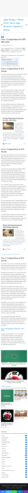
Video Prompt (5, 474)
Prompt (3, 472)
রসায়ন (4, 451)
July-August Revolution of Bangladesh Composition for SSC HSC (7, 424)
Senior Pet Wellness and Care (8, 470)
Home (3, 34)
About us (13, 487)
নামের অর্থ (3, 463)
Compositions (5, 437)
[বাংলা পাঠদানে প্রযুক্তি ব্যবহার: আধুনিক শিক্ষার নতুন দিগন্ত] (21, 393)
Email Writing (5, 453)
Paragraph (4, 440)
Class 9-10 (4, 446)
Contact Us (8, 487)
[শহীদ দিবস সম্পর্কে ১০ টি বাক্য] (21, 413)
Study (7, 34)
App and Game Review (6, 466)
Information (4, 455)
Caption (3, 461)
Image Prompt (5, 477)
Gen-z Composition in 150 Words (10, 61)
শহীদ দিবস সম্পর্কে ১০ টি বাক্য (19, 418)
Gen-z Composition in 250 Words (10, 64)
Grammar (4, 444)
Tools (3, 468)
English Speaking (6, 442)
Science (4, 448)
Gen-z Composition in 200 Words (10, 63)
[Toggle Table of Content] (16, 60)
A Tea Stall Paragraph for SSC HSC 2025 (10, 254)
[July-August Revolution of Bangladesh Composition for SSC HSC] (7, 416)
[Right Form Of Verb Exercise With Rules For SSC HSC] (7, 396)
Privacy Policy (19, 487)
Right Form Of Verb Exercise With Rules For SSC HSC (6, 404)
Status (3, 459)
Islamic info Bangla (6, 457)
